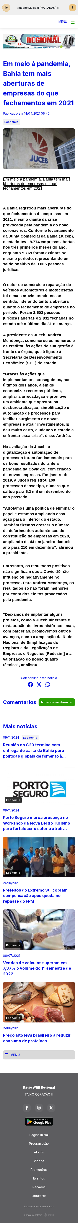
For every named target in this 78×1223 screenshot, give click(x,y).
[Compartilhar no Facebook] (30, 685)
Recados (39, 1187)
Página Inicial (39, 1135)
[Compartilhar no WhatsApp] (47, 685)
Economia (11, 122)
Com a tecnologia (33, 1215)
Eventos (39, 1178)
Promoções (39, 1169)
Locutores (39, 1196)
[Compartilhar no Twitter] (39, 685)
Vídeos (39, 1161)
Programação (39, 1143)
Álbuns (39, 1152)
